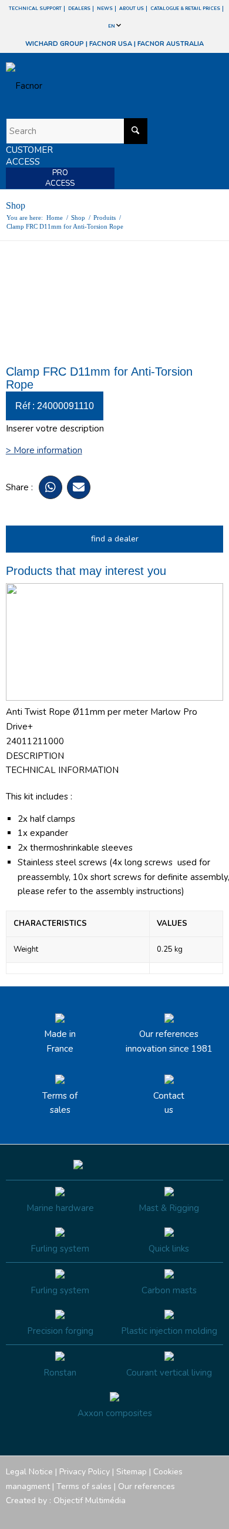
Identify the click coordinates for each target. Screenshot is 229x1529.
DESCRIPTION (35, 756)
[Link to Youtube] (179, 1514)
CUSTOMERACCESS (29, 156)
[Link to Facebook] (144, 1514)
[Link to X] (197, 1514)
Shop (15, 205)
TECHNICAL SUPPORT (35, 8)
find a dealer (115, 538)
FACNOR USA (110, 43)
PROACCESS (60, 178)
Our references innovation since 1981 (169, 1041)
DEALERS (79, 8)
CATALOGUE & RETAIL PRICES (185, 8)
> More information (44, 450)
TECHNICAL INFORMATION (62, 770)
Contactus (168, 1103)
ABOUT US (131, 8)
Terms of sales (60, 1103)
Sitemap (131, 1471)
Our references (146, 1486)
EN (112, 26)
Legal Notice (29, 1471)
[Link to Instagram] (161, 1514)
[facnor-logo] (82, 85)
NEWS (105, 8)
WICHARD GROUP (54, 43)
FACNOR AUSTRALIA (170, 43)
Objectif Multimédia (89, 1500)
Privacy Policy (84, 1471)
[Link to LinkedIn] (214, 1514)
